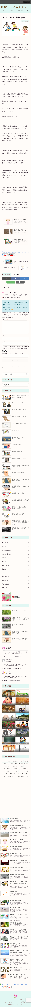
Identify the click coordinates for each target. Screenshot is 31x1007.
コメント (5, 319)
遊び (14, 274)
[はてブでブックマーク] (24, 278)
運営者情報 (23, 999)
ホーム (8, 999)
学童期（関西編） (7, 274)
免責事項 (23, 1002)
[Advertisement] (15, 795)
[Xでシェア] (6, 278)
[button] (20, 282)
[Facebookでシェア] (15, 278)
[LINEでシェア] (10, 282)
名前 (4, 335)
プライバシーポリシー (8, 1002)
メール (4, 341)
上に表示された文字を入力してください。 (13, 353)
